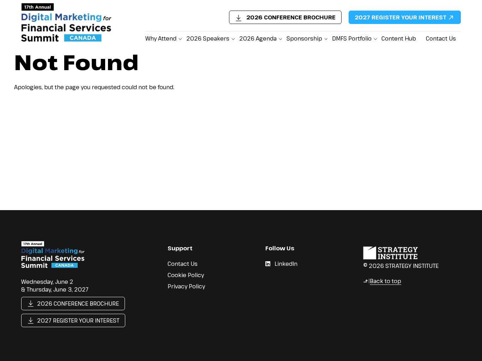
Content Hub (398, 38)
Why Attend (160, 38)
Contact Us (441, 38)
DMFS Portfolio (352, 38)
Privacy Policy (186, 286)
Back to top (382, 281)
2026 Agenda (258, 38)
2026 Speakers (207, 38)
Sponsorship (304, 38)
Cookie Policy (186, 275)
